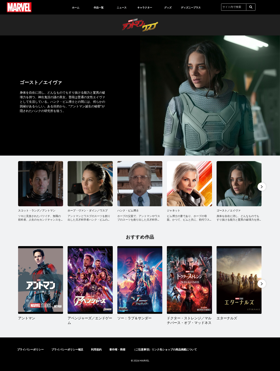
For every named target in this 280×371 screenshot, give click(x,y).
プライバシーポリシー (30, 349)
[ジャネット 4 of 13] (189, 183)
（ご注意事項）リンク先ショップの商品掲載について (165, 349)
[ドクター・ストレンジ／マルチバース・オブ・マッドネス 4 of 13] (189, 280)
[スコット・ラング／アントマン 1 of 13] (40, 183)
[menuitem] (76, 7)
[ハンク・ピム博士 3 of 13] (139, 183)
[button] (262, 186)
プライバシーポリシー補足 (67, 349)
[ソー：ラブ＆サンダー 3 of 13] (139, 280)
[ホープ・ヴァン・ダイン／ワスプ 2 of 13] (90, 183)
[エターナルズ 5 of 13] (239, 280)
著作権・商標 (117, 349)
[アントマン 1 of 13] (40, 280)
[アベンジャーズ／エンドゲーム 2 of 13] (90, 280)
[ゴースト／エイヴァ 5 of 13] (239, 183)
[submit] (250, 7)
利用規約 (96, 349)
